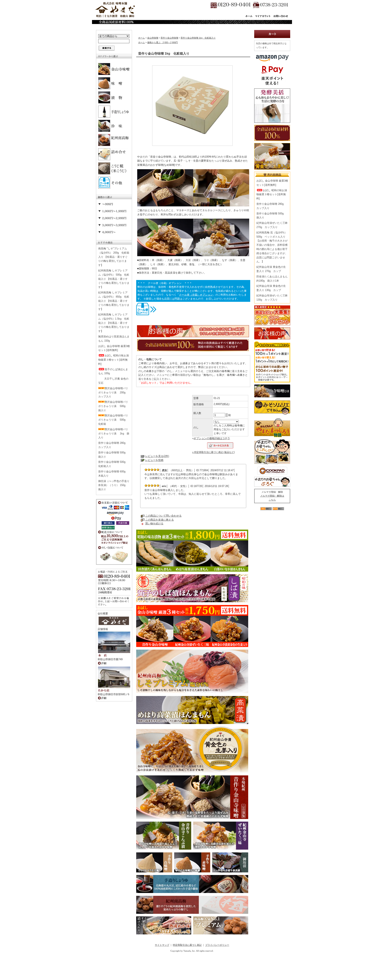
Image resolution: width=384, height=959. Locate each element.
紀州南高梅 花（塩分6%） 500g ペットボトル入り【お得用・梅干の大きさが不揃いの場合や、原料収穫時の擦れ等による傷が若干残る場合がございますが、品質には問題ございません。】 (272, 247)
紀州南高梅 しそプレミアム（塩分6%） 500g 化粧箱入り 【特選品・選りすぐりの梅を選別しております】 (113, 279)
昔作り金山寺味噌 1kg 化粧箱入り (198, 38)
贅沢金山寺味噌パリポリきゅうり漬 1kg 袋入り (113, 433)
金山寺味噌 (152, 38)
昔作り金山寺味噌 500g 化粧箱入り (113, 464)
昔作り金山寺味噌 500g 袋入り (113, 454)
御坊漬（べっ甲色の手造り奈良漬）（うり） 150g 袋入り (113, 485)
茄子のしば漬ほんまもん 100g (113, 371)
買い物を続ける (154, 523)
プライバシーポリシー (217, 945)
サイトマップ (162, 945)
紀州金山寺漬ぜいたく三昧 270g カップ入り (272, 225)
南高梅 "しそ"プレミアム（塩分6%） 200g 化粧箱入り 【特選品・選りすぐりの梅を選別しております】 (113, 257)
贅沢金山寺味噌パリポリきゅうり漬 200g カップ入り (113, 392)
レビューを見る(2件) (157, 456)
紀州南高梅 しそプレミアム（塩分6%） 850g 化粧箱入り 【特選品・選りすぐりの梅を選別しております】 (113, 301)
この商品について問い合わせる (163, 515)
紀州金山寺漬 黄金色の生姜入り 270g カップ (271, 269)
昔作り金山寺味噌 (169, 38)
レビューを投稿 (154, 460)
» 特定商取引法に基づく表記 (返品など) (213, 452)
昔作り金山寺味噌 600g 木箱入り (113, 473)
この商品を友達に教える (159, 519)
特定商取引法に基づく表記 (187, 945)
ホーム (141, 38)
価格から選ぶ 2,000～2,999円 (162, 42)
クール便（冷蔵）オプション (196, 294)
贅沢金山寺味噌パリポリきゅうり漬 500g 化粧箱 (113, 419)
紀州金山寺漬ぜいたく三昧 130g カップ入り (272, 297)
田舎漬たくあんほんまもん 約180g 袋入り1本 (272, 278)
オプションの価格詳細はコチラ (212, 438)
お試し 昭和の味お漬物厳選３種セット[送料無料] (113, 359)
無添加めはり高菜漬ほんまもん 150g (113, 338)
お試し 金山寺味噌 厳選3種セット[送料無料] (114, 348)
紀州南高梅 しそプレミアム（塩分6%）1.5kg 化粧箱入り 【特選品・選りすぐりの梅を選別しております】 (113, 323)
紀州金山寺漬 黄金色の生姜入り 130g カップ (271, 288)
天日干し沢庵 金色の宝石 (113, 380)
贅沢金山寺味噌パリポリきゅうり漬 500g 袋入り (113, 406)
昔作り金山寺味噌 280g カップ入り (113, 445)
